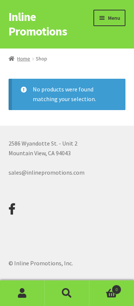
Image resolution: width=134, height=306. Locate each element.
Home (23, 58)
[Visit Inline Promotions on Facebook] (12, 211)
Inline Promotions (38, 24)
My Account (22, 293)
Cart (103, 286)
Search (67, 293)
